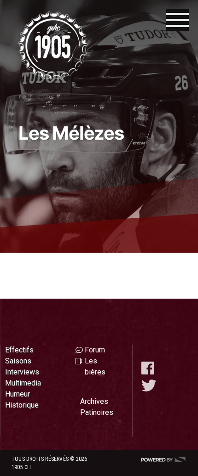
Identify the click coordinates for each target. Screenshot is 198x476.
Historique (22, 405)
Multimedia (23, 383)
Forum (95, 350)
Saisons (18, 361)
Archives (94, 401)
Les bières (95, 366)
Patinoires (96, 412)
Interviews (22, 372)
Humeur (17, 394)
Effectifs (19, 350)
